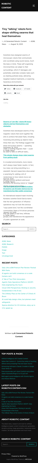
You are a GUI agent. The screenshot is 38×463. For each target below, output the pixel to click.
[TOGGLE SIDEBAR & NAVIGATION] (34, 6)
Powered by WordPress (19, 456)
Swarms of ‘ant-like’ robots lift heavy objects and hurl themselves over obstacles (17, 124)
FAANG (4, 247)
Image (4, 250)
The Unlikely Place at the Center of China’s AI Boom (18, 413)
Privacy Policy (6, 454)
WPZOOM (28, 459)
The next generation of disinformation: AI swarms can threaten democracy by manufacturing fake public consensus (18, 189)
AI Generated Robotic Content (15, 41)
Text (3, 253)
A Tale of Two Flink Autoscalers (13, 279)
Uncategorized (7, 256)
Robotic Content (6, 6)
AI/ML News (6, 241)
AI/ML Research (7, 244)
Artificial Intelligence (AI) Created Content (15, 358)
